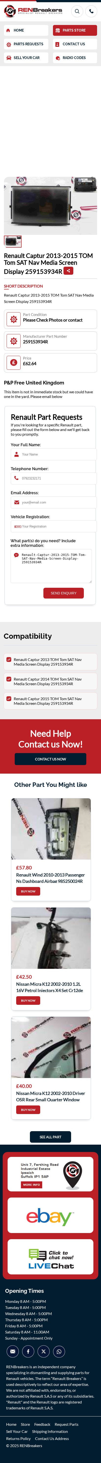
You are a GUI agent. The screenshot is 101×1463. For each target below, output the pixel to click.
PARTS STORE (74, 30)
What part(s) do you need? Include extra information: (43, 543)
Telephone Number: (30, 469)
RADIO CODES (74, 58)
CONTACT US (74, 44)
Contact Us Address (52, 1438)
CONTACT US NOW (50, 759)
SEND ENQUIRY (63, 593)
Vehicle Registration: (30, 517)
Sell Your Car (17, 1431)
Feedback (42, 1424)
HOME (19, 30)
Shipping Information (50, 1431)
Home (11, 1424)
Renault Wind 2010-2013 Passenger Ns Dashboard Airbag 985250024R (50, 877)
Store (25, 1424)
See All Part (50, 1137)
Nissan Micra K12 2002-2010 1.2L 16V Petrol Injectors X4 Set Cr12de (49, 986)
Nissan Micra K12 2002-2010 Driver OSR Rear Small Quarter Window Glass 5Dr (50, 1096)
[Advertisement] (50, 119)
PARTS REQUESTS (28, 44)
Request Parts (66, 1424)
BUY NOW (28, 891)
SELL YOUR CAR (26, 58)
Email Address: (25, 493)
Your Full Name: (26, 445)
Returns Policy (18, 1438)
